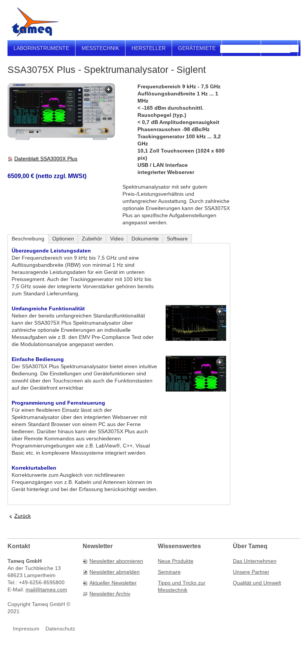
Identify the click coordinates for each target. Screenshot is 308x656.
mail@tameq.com (46, 589)
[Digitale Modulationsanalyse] (196, 373)
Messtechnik (100, 48)
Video (117, 239)
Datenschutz (60, 629)
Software (177, 239)
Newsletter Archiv (109, 594)
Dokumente (145, 239)
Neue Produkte (175, 561)
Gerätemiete (197, 48)
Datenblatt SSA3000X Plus (45, 159)
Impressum (26, 629)
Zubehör (92, 239)
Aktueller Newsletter (113, 583)
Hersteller (148, 48)
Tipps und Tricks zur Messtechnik (181, 586)
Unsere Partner (251, 572)
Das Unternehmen (254, 561)
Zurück (22, 516)
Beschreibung (28, 239)
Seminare (169, 572)
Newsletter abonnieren (116, 561)
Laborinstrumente (41, 48)
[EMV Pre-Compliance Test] (196, 322)
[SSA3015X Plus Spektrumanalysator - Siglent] (61, 112)
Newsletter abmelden (114, 572)
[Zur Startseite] (35, 22)
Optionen (63, 239)
